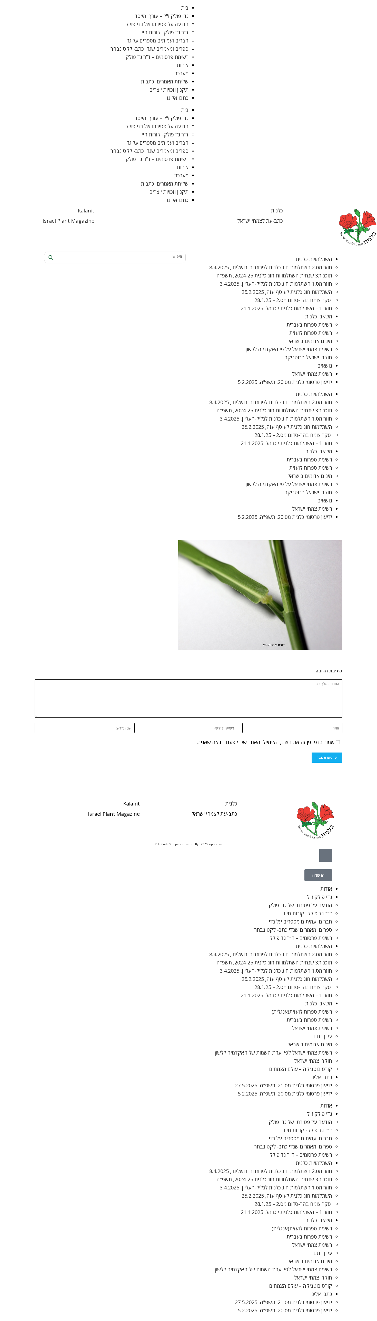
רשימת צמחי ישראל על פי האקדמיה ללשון (288, 349)
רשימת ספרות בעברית (309, 324)
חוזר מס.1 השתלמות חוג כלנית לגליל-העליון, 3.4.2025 (276, 283)
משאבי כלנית (318, 316)
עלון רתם (322, 1036)
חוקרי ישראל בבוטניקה (308, 357)
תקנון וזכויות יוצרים (168, 89)
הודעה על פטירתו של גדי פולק (156, 24)
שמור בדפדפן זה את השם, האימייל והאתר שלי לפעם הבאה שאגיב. (265, 742)
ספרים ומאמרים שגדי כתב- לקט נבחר (149, 48)
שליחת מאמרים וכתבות (164, 81)
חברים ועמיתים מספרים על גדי (156, 40)
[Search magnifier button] (50, 257)
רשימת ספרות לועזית (310, 332)
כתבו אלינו (177, 97)
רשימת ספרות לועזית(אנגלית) (302, 1011)
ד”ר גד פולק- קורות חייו (164, 32)
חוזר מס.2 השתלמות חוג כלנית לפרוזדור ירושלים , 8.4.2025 (270, 267)
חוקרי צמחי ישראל (313, 1060)
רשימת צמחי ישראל (312, 373)
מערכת (181, 73)
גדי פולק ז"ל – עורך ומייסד (161, 16)
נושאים (324, 365)
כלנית (277, 210)
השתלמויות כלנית (314, 259)
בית (184, 7)
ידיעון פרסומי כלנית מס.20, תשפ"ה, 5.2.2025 (285, 382)
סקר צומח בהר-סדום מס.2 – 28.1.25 (293, 300)
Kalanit (86, 210)
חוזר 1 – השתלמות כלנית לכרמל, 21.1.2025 (286, 308)
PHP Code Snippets (168, 844)
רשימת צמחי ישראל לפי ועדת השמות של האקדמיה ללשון (273, 1052)
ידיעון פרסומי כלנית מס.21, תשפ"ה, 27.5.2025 (283, 1085)
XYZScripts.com (211, 844)
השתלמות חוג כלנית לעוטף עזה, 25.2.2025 (287, 291)
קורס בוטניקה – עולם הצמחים (300, 1069)
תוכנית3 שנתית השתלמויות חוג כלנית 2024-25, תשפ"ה (274, 275)
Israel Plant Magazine (68, 220)
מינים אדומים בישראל (309, 341)
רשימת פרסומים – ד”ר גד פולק (157, 56)
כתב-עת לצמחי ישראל (260, 220)
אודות (182, 65)
